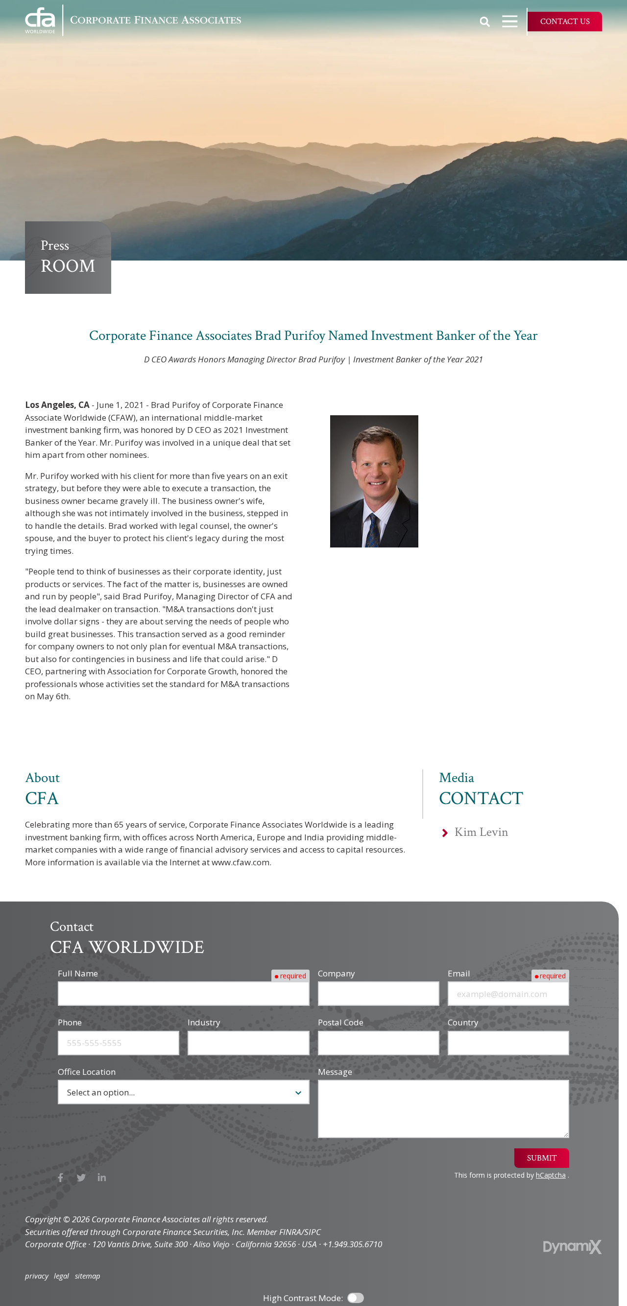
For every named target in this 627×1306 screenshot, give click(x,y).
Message (335, 1071)
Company (336, 973)
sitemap (87, 1276)
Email (459, 973)
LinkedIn (102, 1177)
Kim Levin (481, 832)
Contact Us (565, 21)
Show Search (485, 21)
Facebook (60, 1177)
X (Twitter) (81, 1177)
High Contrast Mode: (303, 1298)
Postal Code (340, 1022)
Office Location (87, 1071)
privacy (36, 1276)
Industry (204, 1022)
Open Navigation (510, 21)
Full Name (78, 973)
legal (61, 1276)
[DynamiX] (572, 1247)
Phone (70, 1022)
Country (463, 1022)
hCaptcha (551, 1175)
